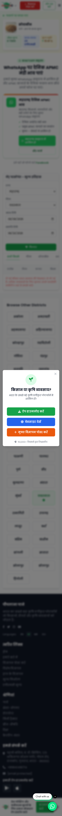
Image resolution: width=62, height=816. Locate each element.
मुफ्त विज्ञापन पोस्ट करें (33, 432)
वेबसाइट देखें (33, 422)
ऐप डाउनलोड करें (33, 411)
